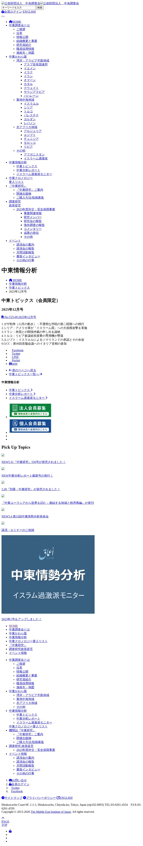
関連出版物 (23, 193)
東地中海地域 (25, 99)
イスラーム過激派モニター (34, 174)
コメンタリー (33, 228)
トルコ (28, 111)
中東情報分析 (18, 162)
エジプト (30, 134)
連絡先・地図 (25, 52)
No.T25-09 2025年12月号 (20, 317)
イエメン (30, 68)
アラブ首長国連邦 (36, 64)
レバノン (30, 123)
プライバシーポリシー (41, 797)
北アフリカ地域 (26, 127)
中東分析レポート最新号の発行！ (27, 475)
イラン (28, 76)
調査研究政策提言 (21, 649)
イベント (15, 240)
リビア (28, 146)
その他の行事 (25, 260)
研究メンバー (33, 217)
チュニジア (31, 138)
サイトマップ (13, 797)
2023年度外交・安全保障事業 (35, 209)
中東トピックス (26, 166)
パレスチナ (31, 115)
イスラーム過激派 (36, 158)
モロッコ (30, 142)
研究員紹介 (23, 44)
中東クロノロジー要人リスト (28, 641)
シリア (28, 107)
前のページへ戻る (24, 370)
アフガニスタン (34, 154)
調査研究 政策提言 (21, 746)
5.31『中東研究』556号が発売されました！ (33, 462)
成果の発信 (31, 232)
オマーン (30, 80)
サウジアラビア (34, 91)
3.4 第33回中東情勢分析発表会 (25, 516)
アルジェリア (33, 131)
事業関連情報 (33, 213)
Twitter (15, 788)
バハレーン (31, 95)
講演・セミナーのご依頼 (17, 530)
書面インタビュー (28, 256)
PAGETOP (5, 823)
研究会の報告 (33, 221)
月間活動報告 (25, 252)
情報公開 (22, 37)
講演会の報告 (25, 248)
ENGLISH (29, 11)
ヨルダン (30, 119)
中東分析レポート (28, 170)
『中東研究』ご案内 (29, 189)
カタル (28, 84)
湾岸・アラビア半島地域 (32, 60)
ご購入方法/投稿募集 (30, 197)
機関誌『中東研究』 (22, 730)
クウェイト (31, 88)
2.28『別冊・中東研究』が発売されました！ (30, 489)
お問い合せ (19, 780)
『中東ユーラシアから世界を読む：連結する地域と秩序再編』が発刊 (47, 502)
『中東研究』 (18, 185)
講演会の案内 (25, 244)
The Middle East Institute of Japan (51, 811)
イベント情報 (18, 652)
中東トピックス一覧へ (24, 374)
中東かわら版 (18, 56)
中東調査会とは (19, 25)
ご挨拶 (20, 29)
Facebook (17, 791)
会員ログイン (20, 784)
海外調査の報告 (34, 225)
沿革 (19, 33)
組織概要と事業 (26, 41)
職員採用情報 (25, 48)
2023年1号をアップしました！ (21, 619)
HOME (13, 625)
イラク (28, 72)
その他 (20, 150)
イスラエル (31, 103)
